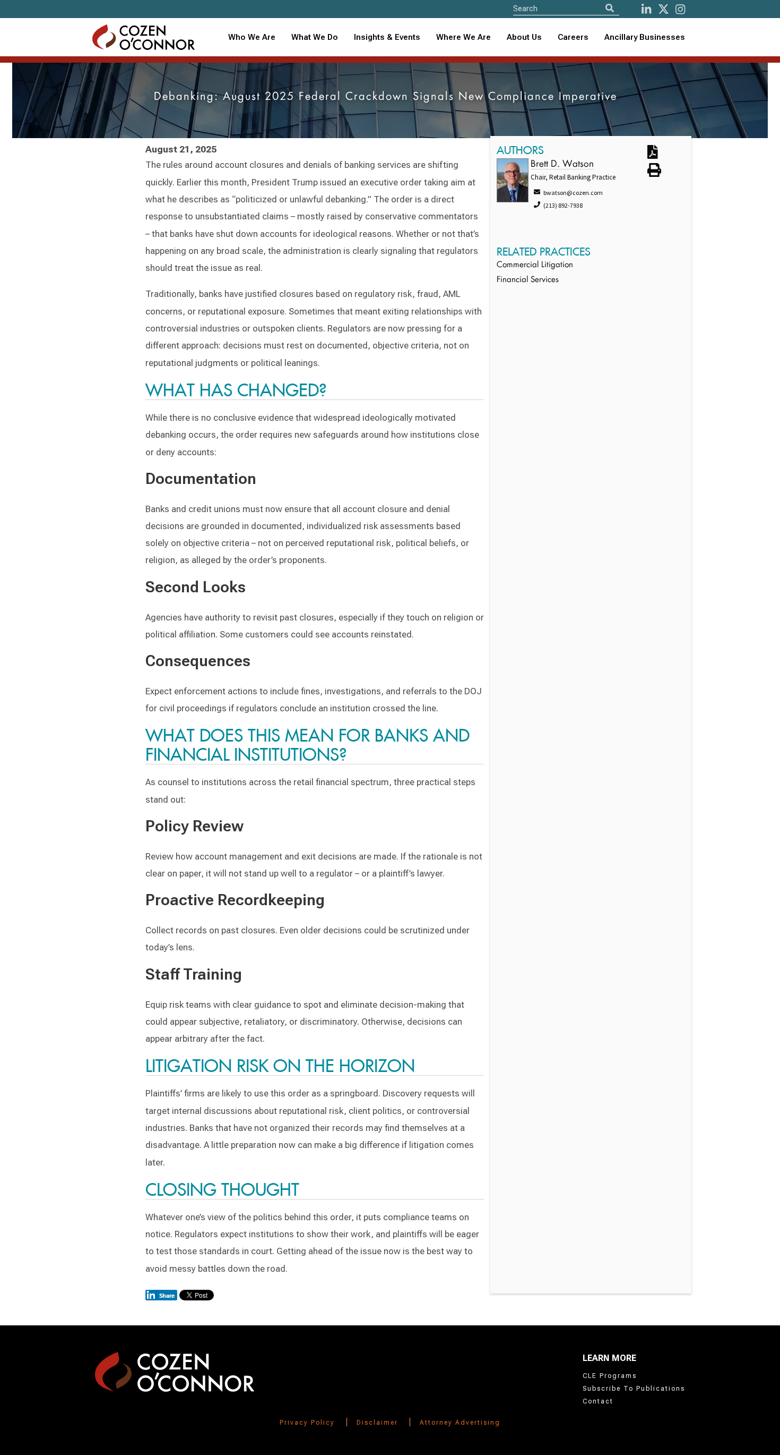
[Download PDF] (660, 152)
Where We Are (463, 37)
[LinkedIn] (646, 9)
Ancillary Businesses (644, 37)
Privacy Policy (307, 1422)
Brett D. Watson (562, 164)
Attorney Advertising (460, 1422)
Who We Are (251, 37)
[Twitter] (663, 9)
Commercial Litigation (535, 265)
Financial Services (528, 280)
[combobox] (387, 37)
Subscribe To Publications (634, 1388)
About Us (524, 37)
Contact (598, 1401)
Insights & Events (387, 37)
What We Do (314, 37)
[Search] (610, 8)
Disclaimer (377, 1422)
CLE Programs (610, 1376)
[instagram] (680, 9)
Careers (573, 37)
